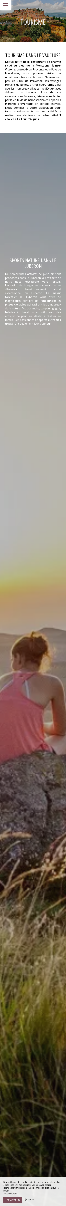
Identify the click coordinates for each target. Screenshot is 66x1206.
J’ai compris (13, 1199)
